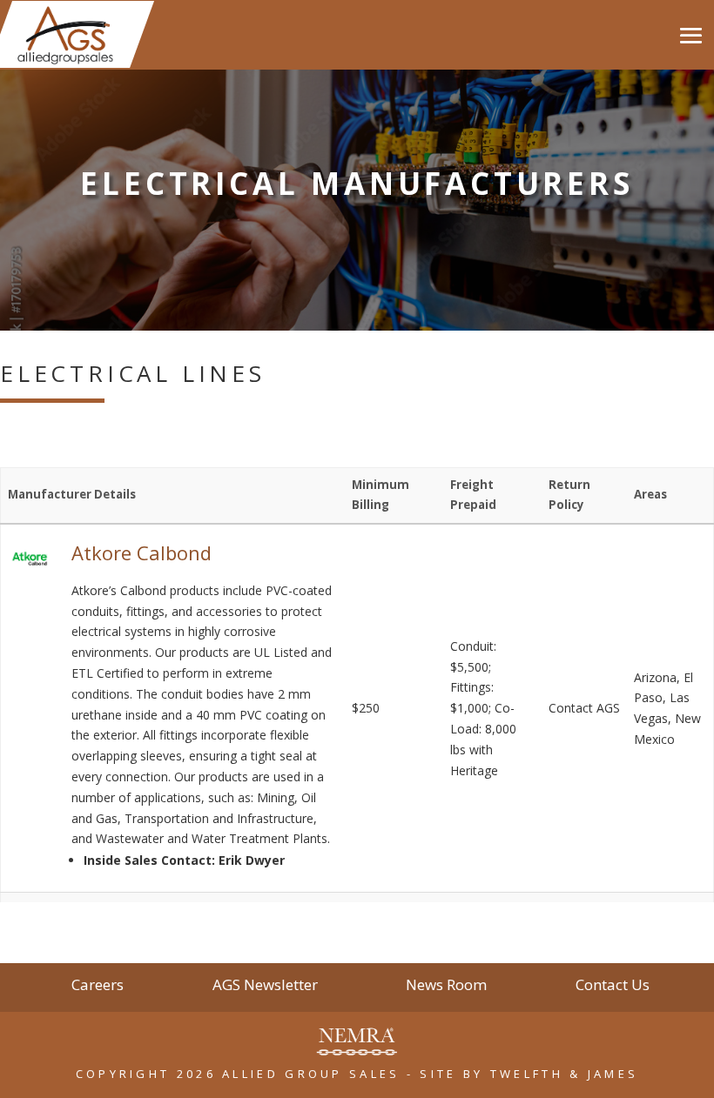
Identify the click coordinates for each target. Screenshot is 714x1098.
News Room (446, 986)
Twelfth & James (564, 1073)
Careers (97, 986)
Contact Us (613, 986)
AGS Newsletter (265, 986)
